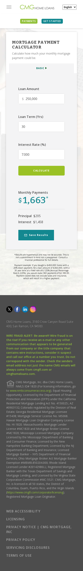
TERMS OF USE (19, 555)
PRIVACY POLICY (20, 539)
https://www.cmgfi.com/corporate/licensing (35, 492)
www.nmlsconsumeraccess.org (30, 390)
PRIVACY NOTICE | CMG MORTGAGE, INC (39, 529)
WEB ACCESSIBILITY (23, 511)
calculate (41, 170)
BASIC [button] (40, 68)
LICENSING (15, 519)
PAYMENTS (29, 21)
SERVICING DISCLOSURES (28, 547)
